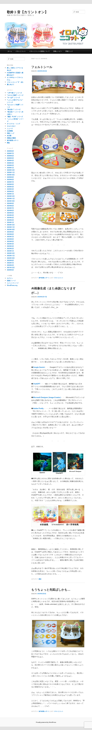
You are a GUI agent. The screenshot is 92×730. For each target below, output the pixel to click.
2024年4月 (10, 215)
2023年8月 (10, 234)
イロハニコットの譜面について (39, 51)
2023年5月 (10, 241)
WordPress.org (12, 285)
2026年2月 (10, 165)
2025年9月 (10, 177)
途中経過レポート (44, 278)
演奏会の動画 (11, 138)
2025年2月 (10, 191)
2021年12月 (11, 267)
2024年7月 (10, 208)
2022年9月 (10, 260)
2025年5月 (10, 184)
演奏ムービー (57, 51)
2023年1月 (10, 251)
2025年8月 (10, 179)
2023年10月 (11, 229)
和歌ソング (10, 133)
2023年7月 (10, 236)
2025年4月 (10, 187)
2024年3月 (10, 217)
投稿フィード (11, 280)
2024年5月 (10, 213)
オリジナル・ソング (13, 123)
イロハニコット (20, 51)
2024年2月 (10, 220)
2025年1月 (10, 194)
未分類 (9, 135)
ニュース (10, 128)
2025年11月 (11, 172)
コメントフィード (13, 283)
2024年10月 (11, 201)
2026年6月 (10, 156)
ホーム (10, 51)
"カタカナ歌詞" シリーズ (15, 95)
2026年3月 (10, 163)
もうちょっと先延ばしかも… (50, 589)
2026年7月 (10, 153)
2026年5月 (10, 158)
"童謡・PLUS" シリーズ (15, 116)
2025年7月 (10, 182)
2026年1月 (10, 168)
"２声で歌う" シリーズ (14, 93)
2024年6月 (10, 210)
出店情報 (10, 131)
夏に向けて (10, 84)
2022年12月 (11, 253)
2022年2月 (10, 265)
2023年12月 (11, 225)
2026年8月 (10, 151)
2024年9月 (10, 203)
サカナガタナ (11, 126)
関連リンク (69, 51)
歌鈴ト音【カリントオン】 (27, 11)
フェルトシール (41, 67)
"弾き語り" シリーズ (13, 109)
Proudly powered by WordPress (46, 722)
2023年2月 (10, 248)
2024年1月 (10, 222)
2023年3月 (10, 246)
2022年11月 (11, 255)
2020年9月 (10, 270)
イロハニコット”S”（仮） (15, 82)
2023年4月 (10, 244)
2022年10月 (11, 258)
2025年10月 (11, 175)
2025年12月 (11, 170)
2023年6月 (10, 239)
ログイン (10, 278)
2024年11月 (11, 198)
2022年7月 (10, 263)
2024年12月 (11, 196)
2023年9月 (10, 232)
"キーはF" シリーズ (13, 97)
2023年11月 (11, 227)
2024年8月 (10, 206)
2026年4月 (10, 160)
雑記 (40, 579)
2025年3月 (10, 189)
